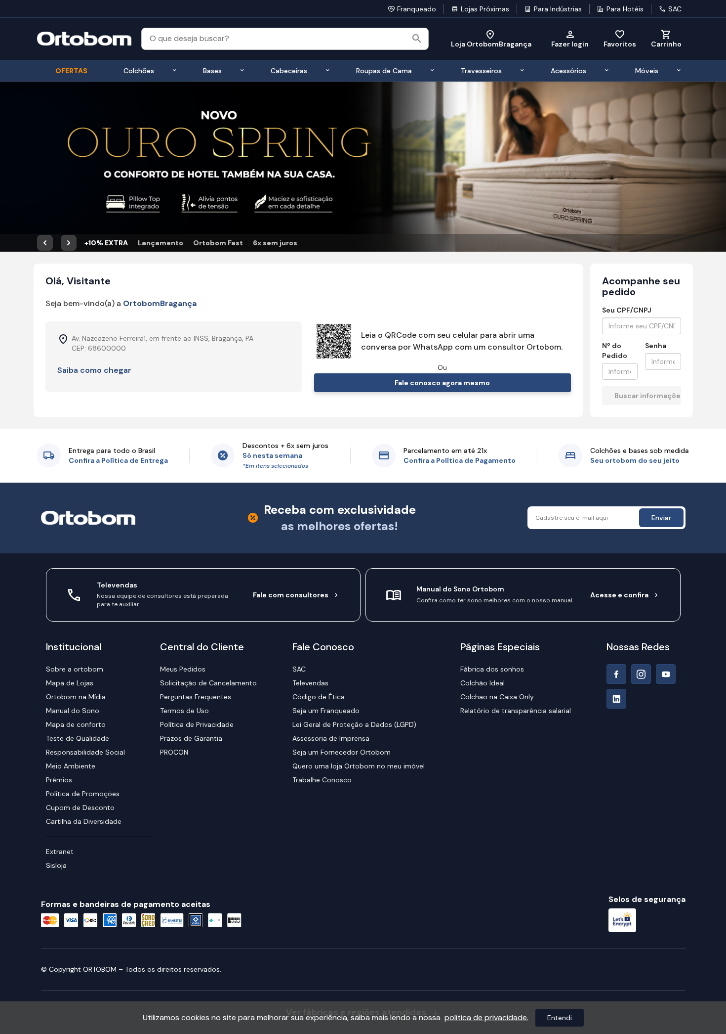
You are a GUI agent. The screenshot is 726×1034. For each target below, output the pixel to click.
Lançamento (160, 242)
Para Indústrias (558, 8)
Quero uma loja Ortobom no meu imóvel (358, 766)
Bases (212, 70)
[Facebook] (616, 674)
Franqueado (416, 8)
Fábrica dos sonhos (492, 669)
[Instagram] (641, 674)
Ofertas (71, 70)
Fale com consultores (290, 594)
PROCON (174, 752)
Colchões (138, 70)
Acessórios (568, 70)
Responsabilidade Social (85, 752)
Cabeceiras (289, 70)
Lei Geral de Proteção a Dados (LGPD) (354, 724)
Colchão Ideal (482, 682)
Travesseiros (481, 70)
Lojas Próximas (485, 8)
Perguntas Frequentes (195, 696)
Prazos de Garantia (191, 738)
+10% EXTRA (106, 242)
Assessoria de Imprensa (330, 738)
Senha (655, 345)
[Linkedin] (616, 699)
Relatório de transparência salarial (515, 710)
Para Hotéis (625, 8)
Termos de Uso (184, 710)
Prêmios (59, 779)
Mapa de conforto (76, 724)
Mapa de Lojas (69, 682)
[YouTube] (666, 674)
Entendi (559, 1017)
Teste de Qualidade (77, 738)
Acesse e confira (619, 594)
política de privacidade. (486, 1017)
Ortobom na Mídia (76, 696)
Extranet (60, 851)
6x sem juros (275, 242)
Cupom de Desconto (80, 807)
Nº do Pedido (614, 350)
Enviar (661, 517)
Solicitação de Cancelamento (208, 682)
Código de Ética (318, 696)
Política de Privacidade (197, 724)
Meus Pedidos (182, 669)
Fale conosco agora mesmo (442, 382)
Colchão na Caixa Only (497, 696)
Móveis (646, 70)
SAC (675, 8)
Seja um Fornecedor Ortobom (341, 752)
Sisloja (56, 865)
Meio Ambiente (70, 766)
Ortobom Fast (218, 242)
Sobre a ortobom (74, 669)
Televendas (310, 682)
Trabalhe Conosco (322, 779)
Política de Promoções (83, 793)
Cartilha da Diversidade (83, 821)
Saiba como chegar (94, 370)
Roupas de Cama (384, 70)
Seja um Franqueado (326, 710)
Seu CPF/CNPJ (626, 310)
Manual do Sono (72, 710)
